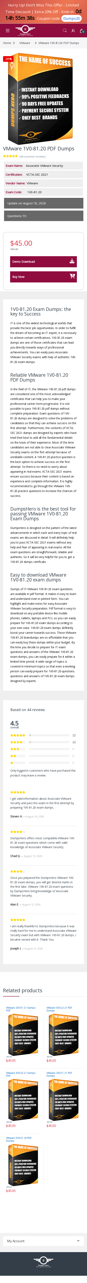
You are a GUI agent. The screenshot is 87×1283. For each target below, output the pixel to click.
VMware (24, 43)
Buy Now (18, 277)
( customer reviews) (32, 156)
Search (65, 30)
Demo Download (23, 261)
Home (7, 43)
